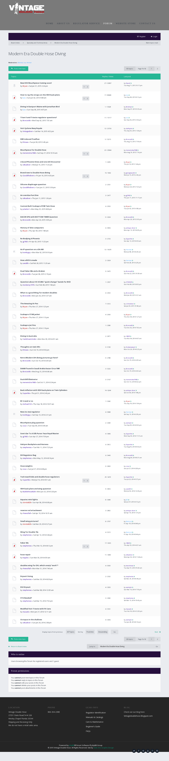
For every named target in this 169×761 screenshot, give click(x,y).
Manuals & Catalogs (94, 717)
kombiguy (26, 252)
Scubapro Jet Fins (28, 325)
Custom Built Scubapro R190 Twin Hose (37, 206)
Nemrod (20, 63)
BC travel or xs (26, 401)
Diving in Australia (28, 336)
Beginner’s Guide (93, 726)
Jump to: (92, 646)
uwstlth (26, 263)
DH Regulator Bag (28, 455)
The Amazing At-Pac (29, 303)
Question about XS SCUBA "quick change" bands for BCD (45, 282)
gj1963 (128, 195)
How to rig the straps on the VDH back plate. (40, 95)
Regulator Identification (96, 712)
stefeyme (129, 128)
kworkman (129, 566)
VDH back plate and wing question (35, 489)
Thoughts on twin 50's (30, 347)
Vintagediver (28, 131)
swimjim (129, 423)
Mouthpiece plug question (32, 423)
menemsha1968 (29, 153)
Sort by (80, 632)
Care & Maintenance (94, 722)
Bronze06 (26, 120)
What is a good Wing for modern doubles (38, 293)
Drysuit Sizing (26, 576)
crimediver (130, 304)
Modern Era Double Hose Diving (66, 43)
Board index (15, 43)
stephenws (27, 447)
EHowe (25, 142)
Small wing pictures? (29, 521)
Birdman (129, 107)
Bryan (25, 86)
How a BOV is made (28, 260)
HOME (49, 23)
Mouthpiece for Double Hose (33, 150)
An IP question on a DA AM (32, 249)
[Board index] (26, 8)
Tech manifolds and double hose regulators (40, 477)
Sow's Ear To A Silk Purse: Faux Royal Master (39, 433)
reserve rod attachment (31, 510)
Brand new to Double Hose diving (35, 173)
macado (26, 612)
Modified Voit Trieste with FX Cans (35, 609)
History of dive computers (32, 228)
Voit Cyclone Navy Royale (31, 128)
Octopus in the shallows (31, 619)
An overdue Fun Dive (29, 195)
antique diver (130, 228)
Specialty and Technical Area (37, 43)
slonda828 (27, 502)
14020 (128, 336)
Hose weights (26, 466)
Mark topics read (152, 43)
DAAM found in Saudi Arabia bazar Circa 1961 (40, 368)
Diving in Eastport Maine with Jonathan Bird (40, 107)
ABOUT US (63, 23)
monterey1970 (28, 285)
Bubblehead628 (29, 491)
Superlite (129, 239)
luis (25, 63)
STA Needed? (26, 598)
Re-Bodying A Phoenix (30, 238)
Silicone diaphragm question (33, 184)
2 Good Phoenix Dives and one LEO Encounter (40, 162)
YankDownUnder (29, 339)
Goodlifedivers (29, 175)
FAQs (88, 731)
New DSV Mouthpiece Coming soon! (36, 83)
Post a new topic (20, 68)
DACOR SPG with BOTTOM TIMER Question (39, 217)
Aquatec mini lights (29, 499)
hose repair (25, 554)
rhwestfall (27, 513)
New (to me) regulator (30, 412)
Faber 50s (24, 543)
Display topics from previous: (52, 632)
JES (127, 500)
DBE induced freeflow (29, 139)
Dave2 (128, 83)
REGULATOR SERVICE (86, 23)
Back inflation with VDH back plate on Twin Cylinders (43, 390)
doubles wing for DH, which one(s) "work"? (39, 565)
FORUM (107, 23)
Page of (142, 69)
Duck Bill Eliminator (29, 379)
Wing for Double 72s (29, 532)
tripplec (26, 557)
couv (25, 425)
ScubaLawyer (130, 347)
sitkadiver (27, 165)
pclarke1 (26, 209)
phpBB (71, 745)
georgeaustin (130, 173)
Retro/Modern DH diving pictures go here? (39, 358)
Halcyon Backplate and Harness (34, 444)
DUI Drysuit (25, 587)
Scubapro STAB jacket (30, 314)
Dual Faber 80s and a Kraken (32, 271)
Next (156, 632)
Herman (29, 63)
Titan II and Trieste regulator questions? (38, 117)
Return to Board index (19, 646)
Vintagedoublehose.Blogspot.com (138, 716)
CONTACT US (147, 23)
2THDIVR (129, 282)
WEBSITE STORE (126, 23)
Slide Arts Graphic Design (103, 747)
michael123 (27, 404)
